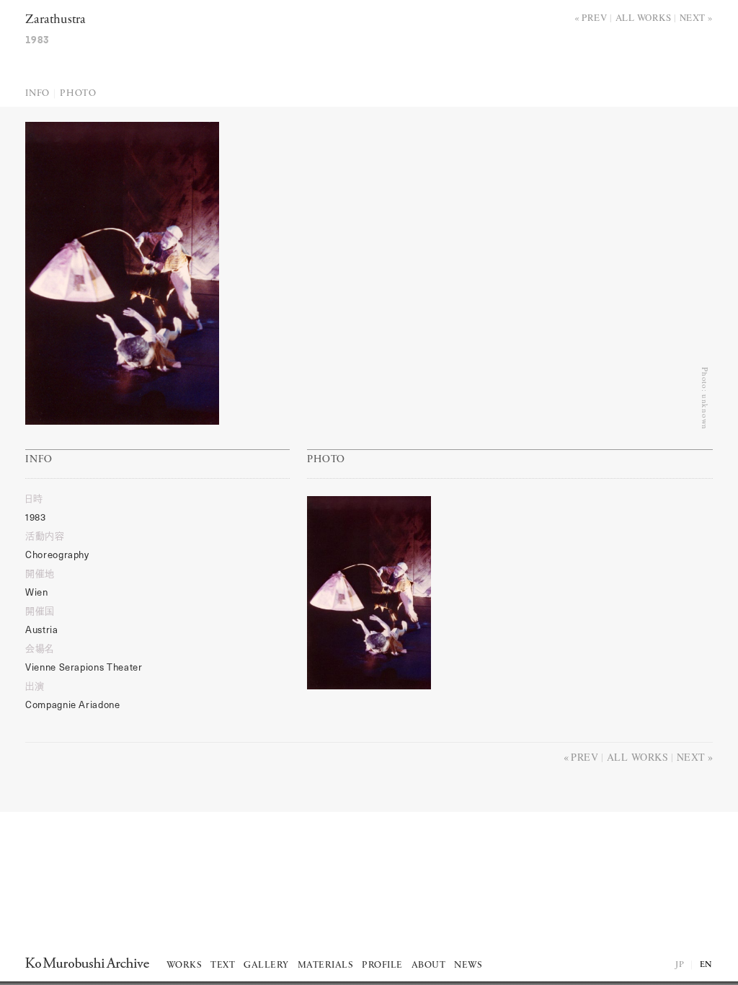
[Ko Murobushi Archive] (87, 962)
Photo (78, 93)
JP (679, 964)
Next (693, 17)
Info (37, 93)
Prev (594, 17)
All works (643, 17)
